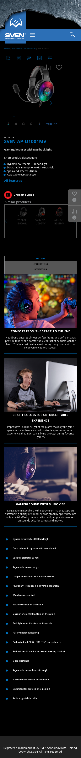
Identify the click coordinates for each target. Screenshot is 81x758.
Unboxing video (24, 195)
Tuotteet (7, 49)
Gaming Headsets (30, 49)
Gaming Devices (17, 49)
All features (13, 180)
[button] (6, 221)
